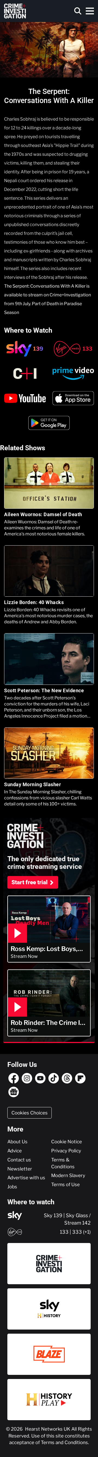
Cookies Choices (29, 1113)
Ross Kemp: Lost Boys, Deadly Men (44, 949)
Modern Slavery (68, 1175)
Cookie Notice (66, 1141)
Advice (14, 1150)
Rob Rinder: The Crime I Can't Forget (45, 1022)
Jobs (12, 1186)
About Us (17, 1141)
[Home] (15, 11)
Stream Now (24, 956)
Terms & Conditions (63, 1163)
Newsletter (19, 1169)
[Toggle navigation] (90, 11)
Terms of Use (65, 1184)
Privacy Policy (66, 1150)
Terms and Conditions (64, 1442)
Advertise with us (26, 1177)
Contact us (19, 1160)
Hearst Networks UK (48, 1429)
